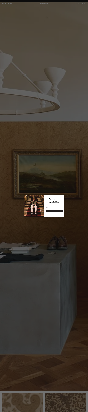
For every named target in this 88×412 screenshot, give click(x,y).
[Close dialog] (63, 196)
